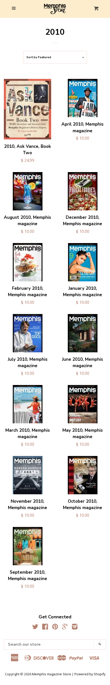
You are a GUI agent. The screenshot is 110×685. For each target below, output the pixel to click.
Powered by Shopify (89, 674)
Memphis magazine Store (51, 674)
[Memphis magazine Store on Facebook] (45, 627)
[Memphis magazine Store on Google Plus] (65, 627)
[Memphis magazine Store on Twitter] (35, 627)
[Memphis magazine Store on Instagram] (75, 627)
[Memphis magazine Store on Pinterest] (55, 627)
